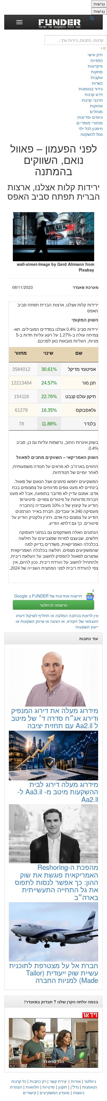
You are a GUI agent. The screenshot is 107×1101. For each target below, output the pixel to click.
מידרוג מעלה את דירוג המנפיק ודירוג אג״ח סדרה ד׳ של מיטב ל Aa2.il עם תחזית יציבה (54, 717)
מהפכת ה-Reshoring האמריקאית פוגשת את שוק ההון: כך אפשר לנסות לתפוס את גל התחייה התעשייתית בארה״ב (56, 882)
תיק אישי (95, 54)
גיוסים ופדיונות (90, 117)
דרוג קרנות (94, 94)
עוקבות (97, 77)
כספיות (96, 60)
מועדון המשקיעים (55, 1092)
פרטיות (49, 1087)
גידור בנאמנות (91, 88)
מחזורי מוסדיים (89, 123)
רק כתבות (38, 1081)
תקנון (62, 1087)
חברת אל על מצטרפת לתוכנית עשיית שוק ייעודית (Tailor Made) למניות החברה (53, 972)
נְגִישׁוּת (99, 4)
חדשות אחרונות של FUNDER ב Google (48, 596)
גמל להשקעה (91, 134)
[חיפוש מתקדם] (103, 48)
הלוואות (32, 1087)
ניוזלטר (90, 1081)
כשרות (97, 83)
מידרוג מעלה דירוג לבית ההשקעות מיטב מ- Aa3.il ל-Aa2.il (57, 791)
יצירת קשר (58, 1081)
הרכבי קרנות (92, 100)
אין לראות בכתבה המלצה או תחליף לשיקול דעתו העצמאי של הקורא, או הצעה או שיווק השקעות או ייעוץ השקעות (57, 621)
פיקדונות (95, 66)
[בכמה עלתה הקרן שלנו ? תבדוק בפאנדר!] (53, 1040)
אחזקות (96, 105)
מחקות (97, 71)
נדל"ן (74, 1087)
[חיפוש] (94, 18)
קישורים (29, 1092)
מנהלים (96, 111)
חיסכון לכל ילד (90, 128)
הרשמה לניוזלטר (53, 605)
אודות (76, 1081)
